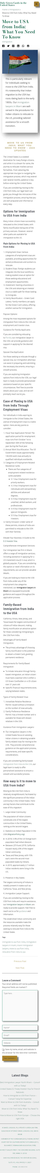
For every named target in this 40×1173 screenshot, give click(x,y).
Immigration (7, 41)
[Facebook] (3, 46)
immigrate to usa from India (13, 942)
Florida (8, 337)
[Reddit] (28, 46)
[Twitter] (8, 46)
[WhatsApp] (23, 46)
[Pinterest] (13, 46)
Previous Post (20, 961)
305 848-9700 (22, 1167)
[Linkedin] (18, 46)
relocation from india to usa (13, 952)
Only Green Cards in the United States (13, 4)
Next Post (20, 968)
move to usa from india (19, 948)
